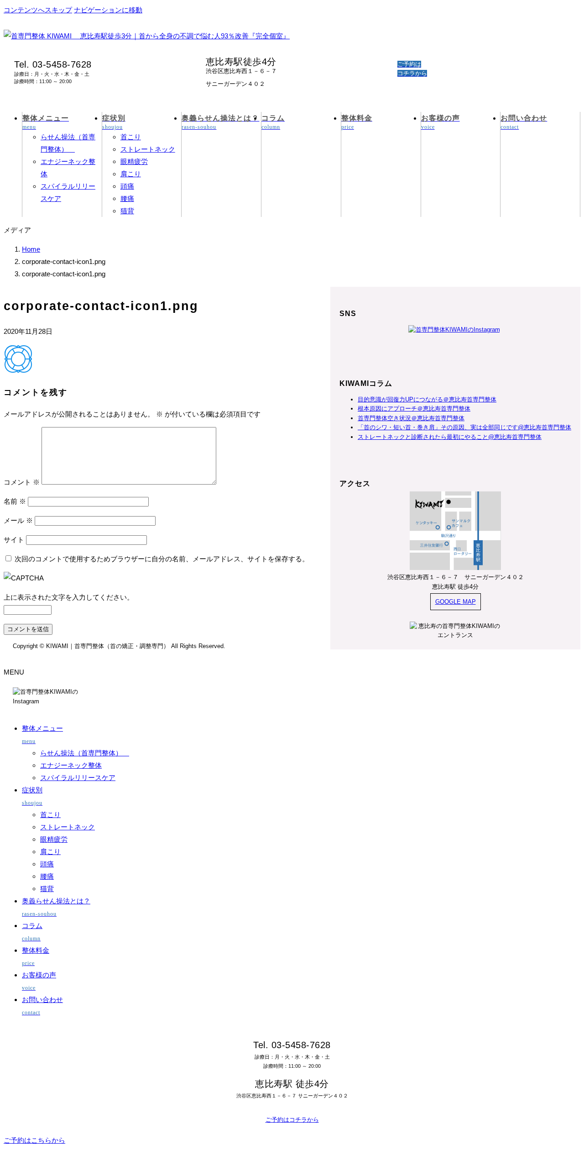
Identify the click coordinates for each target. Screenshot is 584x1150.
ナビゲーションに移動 (108, 10)
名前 (15, 501)
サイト (14, 539)
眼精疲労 (134, 161)
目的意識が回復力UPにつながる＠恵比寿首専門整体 (427, 399)
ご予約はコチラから (292, 1119)
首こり (130, 137)
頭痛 (127, 186)
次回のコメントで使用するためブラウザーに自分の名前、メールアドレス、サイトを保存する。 (162, 559)
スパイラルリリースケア (77, 777)
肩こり (130, 174)
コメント (22, 482)
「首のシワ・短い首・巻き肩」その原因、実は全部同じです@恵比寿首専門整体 (464, 427)
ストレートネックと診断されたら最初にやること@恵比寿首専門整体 (450, 436)
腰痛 (127, 198)
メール (18, 520)
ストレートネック (147, 149)
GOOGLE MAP (455, 601)
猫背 (127, 211)
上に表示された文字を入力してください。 (69, 597)
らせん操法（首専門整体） (84, 753)
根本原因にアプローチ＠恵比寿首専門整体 (414, 408)
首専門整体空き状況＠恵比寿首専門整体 (411, 418)
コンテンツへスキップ (38, 10)
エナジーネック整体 (71, 765)
